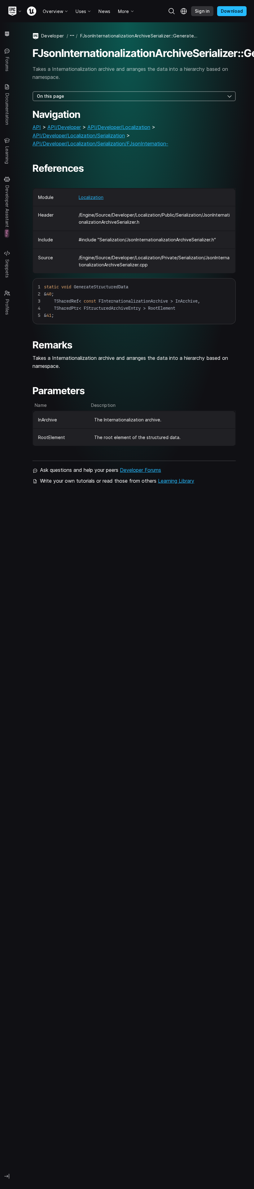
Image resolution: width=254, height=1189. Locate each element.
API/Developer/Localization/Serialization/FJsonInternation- (100, 143)
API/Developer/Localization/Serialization (79, 135)
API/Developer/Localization (118, 127)
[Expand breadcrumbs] (72, 35)
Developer (52, 35)
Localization (91, 197)
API (37, 127)
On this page (50, 96)
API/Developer (64, 127)
